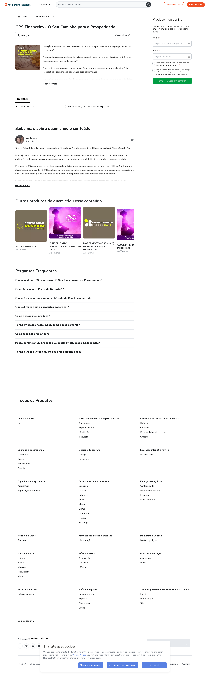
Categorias (42, 4)
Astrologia (84, 423)
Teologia (83, 436)
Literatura (84, 513)
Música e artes (87, 553)
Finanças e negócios (151, 481)
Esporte (83, 598)
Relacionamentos (27, 589)
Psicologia (84, 522)
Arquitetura (23, 486)
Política (82, 518)
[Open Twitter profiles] (26, 646)
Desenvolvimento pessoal (153, 432)
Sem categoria (26, 621)
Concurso (83, 486)
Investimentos (147, 499)
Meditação (84, 432)
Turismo (22, 540)
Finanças (144, 495)
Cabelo (21, 558)
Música (82, 567)
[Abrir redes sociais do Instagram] (132, 141)
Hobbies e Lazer (26, 535)
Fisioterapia (84, 603)
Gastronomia (24, 463)
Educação (83, 495)
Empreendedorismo (150, 490)
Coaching (144, 427)
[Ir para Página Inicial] (18, 4)
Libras (82, 508)
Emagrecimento (87, 594)
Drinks (21, 459)
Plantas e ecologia (150, 553)
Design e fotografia (89, 450)
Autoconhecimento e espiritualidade (99, 418)
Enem (82, 499)
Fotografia (84, 459)
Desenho (83, 562)
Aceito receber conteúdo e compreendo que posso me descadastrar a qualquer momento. (173, 64)
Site (142, 603)
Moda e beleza (26, 553)
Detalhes (22, 99)
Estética (22, 562)
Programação (146, 598)
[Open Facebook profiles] (20, 646)
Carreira (144, 423)
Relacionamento (26, 594)
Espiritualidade (86, 427)
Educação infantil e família (154, 450)
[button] (71, 280)
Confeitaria (23, 454)
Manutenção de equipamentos (95, 535)
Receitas (22, 468)
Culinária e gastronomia (31, 450)
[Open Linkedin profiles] (33, 646)
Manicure (22, 567)
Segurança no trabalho (29, 490)
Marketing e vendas (151, 535)
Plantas (144, 562)
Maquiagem (23, 571)
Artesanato (84, 558)
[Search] (148, 4)
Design (82, 454)
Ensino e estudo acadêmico (94, 481)
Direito (82, 490)
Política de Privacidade (179, 74)
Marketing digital (148, 540)
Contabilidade (147, 486)
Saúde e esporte (88, 589)
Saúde (82, 607)
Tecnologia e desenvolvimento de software (164, 589)
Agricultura (145, 558)
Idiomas (83, 504)
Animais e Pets (26, 418)
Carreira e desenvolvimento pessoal (160, 418)
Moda (20, 576)
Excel (143, 594)
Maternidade (146, 454)
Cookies (186, 664)
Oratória (144, 436)
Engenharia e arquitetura (31, 481)
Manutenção (85, 540)
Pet (19, 423)
